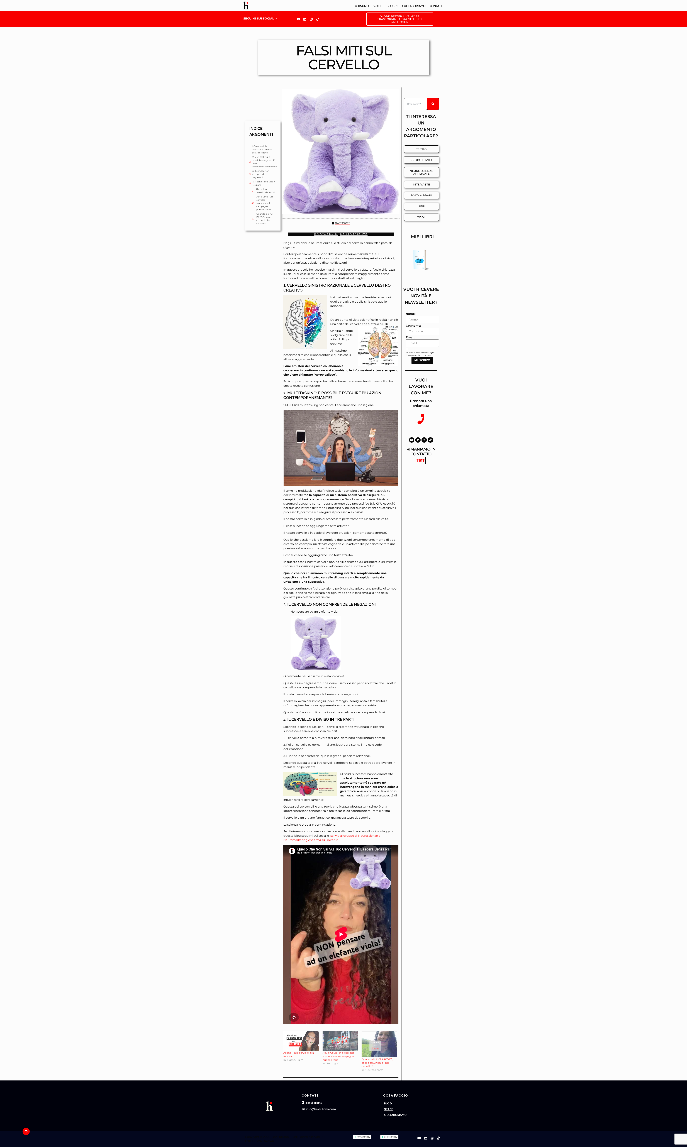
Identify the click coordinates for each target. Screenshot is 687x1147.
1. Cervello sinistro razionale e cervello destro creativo (262, 149)
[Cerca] (433, 104)
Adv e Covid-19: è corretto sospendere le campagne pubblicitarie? (264, 203)
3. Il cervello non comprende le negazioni (260, 174)
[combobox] (415, 104)
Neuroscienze (354, 234)
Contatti (436, 6)
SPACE (388, 1109)
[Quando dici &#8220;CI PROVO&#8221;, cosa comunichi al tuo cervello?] (379, 1044)
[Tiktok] (318, 19)
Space (377, 6)
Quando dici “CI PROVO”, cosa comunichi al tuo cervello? (265, 218)
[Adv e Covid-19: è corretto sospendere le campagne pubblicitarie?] (340, 1041)
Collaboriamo (413, 6)
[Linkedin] (305, 19)
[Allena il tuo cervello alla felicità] (301, 1041)
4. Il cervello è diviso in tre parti (264, 183)
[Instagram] (311, 19)
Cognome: (413, 325)
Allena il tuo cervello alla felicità (266, 191)
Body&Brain (326, 234)
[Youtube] (298, 19)
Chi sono (362, 6)
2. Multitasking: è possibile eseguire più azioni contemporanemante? (264, 162)
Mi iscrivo (422, 360)
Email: (410, 337)
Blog (390, 6)
